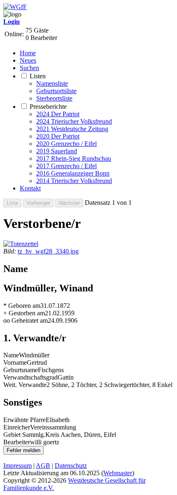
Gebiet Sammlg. (24, 434)
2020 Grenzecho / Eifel (66, 143)
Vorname (15, 362)
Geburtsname (20, 369)
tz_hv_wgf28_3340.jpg (48, 251)
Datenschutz (71, 465)
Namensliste (52, 83)
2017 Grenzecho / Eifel (66, 165)
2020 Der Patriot (57, 136)
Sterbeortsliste (54, 98)
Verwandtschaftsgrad (30, 377)
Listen (38, 76)
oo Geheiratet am (25, 320)
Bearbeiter (16, 442)
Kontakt (30, 188)
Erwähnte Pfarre (24, 419)
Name (11, 355)
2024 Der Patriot (57, 113)
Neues (28, 60)
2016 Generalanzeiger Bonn (72, 173)
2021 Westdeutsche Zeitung (72, 128)
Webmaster (117, 472)
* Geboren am (21, 305)
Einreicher (16, 427)
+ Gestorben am (24, 313)
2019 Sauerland (56, 151)
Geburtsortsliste (56, 90)
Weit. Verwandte (25, 384)
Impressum (17, 465)
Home (28, 52)
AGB (43, 465)
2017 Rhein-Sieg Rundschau (73, 158)
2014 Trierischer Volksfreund (74, 180)
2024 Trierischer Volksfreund (74, 121)
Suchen (29, 67)
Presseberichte (48, 106)
